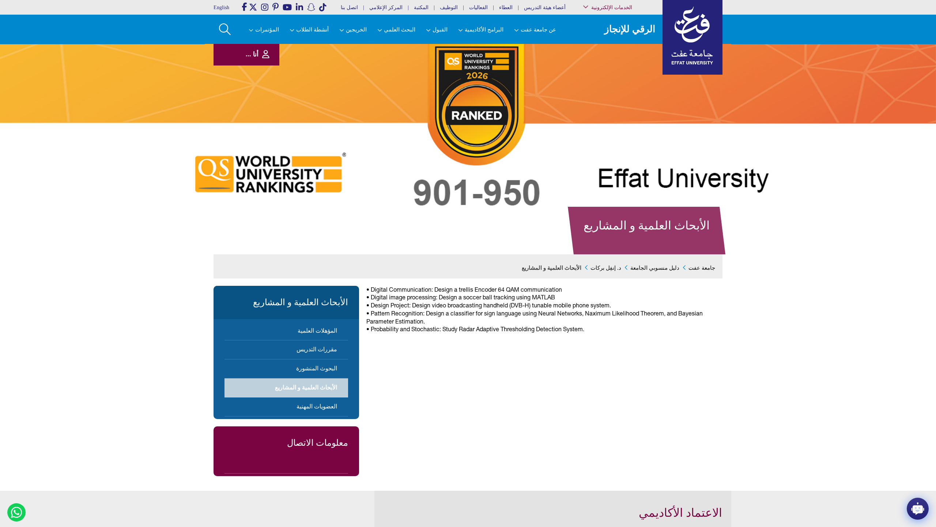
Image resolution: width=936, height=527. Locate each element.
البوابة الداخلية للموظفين (625, 60)
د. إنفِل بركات (605, 268)
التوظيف (449, 7)
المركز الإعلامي (386, 7)
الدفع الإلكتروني (632, 98)
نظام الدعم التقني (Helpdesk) (630, 81)
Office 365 (636, 90)
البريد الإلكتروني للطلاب (625, 131)
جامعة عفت (701, 268)
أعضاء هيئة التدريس (545, 7)
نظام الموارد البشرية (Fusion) (628, 69)
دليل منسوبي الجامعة (654, 268)
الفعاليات (478, 7)
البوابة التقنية (634, 139)
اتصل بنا (349, 7)
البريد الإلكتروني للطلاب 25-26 (622, 122)
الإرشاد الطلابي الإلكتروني (624, 105)
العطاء (506, 7)
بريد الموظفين (633, 53)
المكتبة (421, 7)
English (221, 7)
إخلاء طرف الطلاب (629, 113)
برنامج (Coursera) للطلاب (625, 45)
